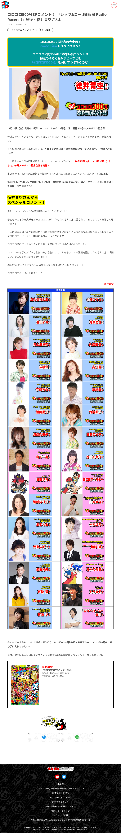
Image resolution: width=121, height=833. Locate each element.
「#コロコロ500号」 (44, 62)
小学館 (60, 784)
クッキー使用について (60, 797)
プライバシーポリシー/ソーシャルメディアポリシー (60, 788)
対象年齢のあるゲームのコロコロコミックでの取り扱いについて (60, 819)
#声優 (47, 30)
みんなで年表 (49, 46)
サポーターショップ (60, 810)
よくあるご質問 (60, 815)
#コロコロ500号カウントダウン (24, 30)
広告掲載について (60, 801)
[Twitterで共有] (44, 737)
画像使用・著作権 (60, 792)
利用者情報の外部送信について (60, 806)
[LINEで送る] (77, 737)
